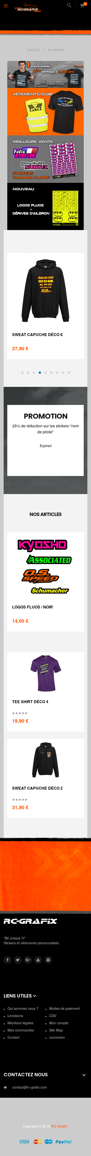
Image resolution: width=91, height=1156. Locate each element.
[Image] (45, 111)
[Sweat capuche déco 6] (45, 289)
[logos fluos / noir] (45, 565)
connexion (57, 1037)
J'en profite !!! (45, 465)
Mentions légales (20, 1022)
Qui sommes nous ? (23, 1008)
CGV (52, 1015)
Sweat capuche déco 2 (37, 788)
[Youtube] (38, 960)
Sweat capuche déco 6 (37, 334)
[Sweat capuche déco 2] (45, 759)
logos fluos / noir (32, 607)
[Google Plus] (28, 960)
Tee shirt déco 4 (30, 701)
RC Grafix (59, 1126)
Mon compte (58, 1022)
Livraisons (15, 1015)
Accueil (34, 50)
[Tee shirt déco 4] (45, 672)
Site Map (56, 1030)
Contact (13, 1037)
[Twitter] (18, 960)
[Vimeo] (48, 960)
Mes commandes (21, 1030)
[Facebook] (7, 960)
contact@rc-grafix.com (29, 1087)
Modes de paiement (64, 1008)
